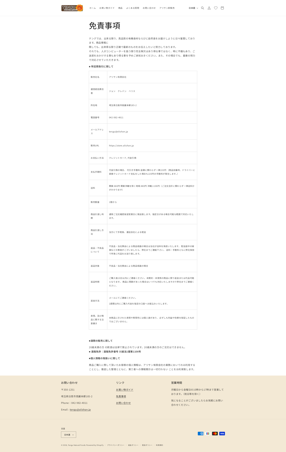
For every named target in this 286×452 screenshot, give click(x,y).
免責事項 (121, 396)
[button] (202, 8)
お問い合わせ (123, 403)
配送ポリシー (147, 445)
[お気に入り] (215, 8)
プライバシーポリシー (116, 445)
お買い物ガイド (124, 389)
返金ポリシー (133, 445)
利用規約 (159, 445)
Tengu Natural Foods (77, 445)
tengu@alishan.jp (80, 409)
